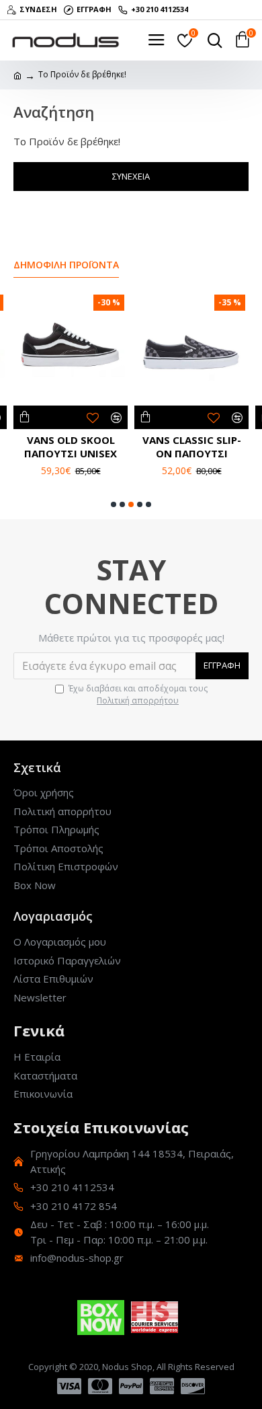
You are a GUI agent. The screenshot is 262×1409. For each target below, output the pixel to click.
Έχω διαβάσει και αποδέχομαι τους (138, 694)
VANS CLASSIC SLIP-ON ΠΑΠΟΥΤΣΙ (191, 447)
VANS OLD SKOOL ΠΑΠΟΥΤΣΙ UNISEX (70, 447)
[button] (113, 504)
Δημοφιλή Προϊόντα (66, 265)
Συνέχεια (131, 176)
